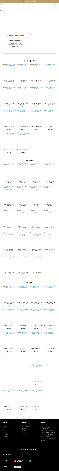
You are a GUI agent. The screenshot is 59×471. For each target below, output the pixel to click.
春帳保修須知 (5, 434)
